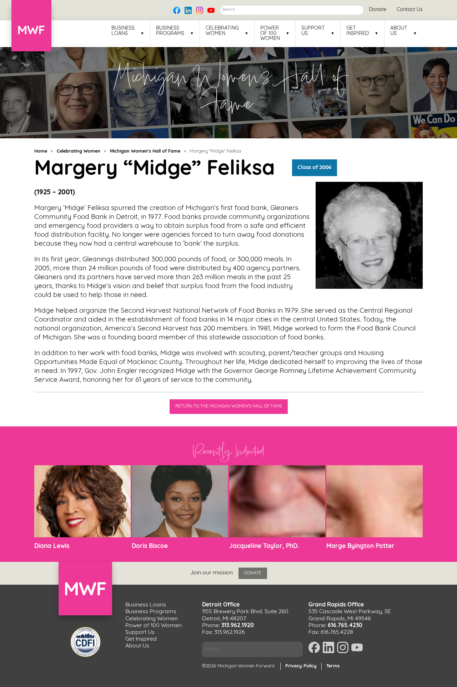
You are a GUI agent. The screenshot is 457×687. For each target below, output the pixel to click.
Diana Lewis (51, 546)
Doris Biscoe (150, 546)
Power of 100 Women (270, 33)
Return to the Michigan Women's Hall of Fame (228, 406)
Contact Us (410, 9)
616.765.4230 (345, 626)
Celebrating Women (222, 31)
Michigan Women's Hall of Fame (145, 151)
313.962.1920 (237, 626)
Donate (377, 9)
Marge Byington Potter (360, 546)
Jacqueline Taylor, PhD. (264, 546)
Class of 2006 (314, 168)
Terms (333, 666)
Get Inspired (357, 31)
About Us (398, 31)
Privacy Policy (301, 666)
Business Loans (123, 31)
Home (40, 151)
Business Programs (170, 31)
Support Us (313, 31)
